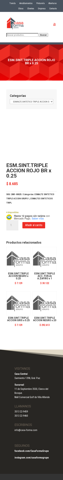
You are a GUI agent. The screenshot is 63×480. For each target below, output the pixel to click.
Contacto (53, 8)
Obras (20, 8)
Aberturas (52, 3)
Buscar (43, 35)
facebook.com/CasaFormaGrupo (32, 451)
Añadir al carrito (33, 225)
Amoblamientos (26, 3)
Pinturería (40, 3)
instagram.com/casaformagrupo (32, 457)
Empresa (42, 8)
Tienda (12, 3)
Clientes (30, 8)
